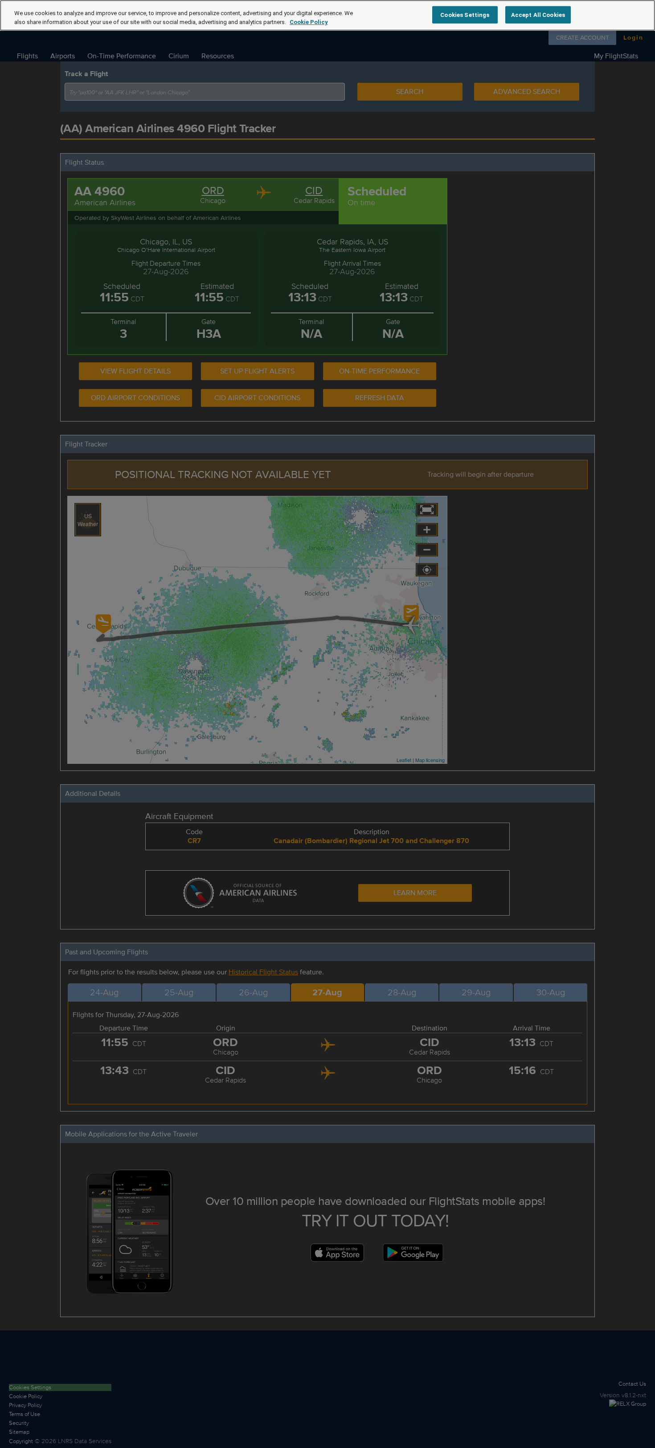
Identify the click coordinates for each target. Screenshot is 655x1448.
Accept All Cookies (538, 14)
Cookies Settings (464, 14)
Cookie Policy (309, 22)
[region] (327, 15)
